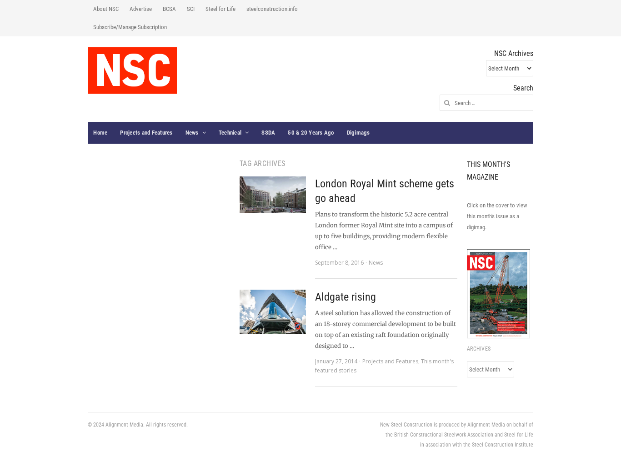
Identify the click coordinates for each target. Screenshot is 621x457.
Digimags (358, 132)
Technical (230, 132)
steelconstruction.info (272, 8)
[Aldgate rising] (273, 312)
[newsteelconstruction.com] (132, 70)
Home (100, 132)
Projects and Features (146, 132)
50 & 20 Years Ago (311, 132)
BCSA (169, 8)
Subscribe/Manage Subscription (130, 27)
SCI (191, 8)
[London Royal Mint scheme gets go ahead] (273, 194)
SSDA (268, 132)
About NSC (106, 8)
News (192, 132)
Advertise (141, 8)
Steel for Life (220, 8)
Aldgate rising (345, 297)
